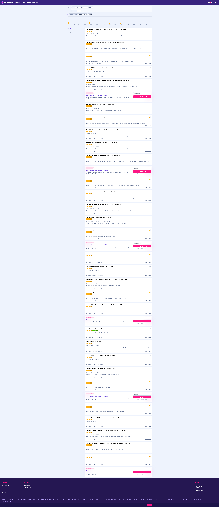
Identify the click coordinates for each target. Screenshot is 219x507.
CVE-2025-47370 (148, 275)
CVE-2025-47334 (148, 439)
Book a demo (35, 2)
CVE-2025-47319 (148, 288)
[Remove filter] (72, 7)
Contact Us (4, 490)
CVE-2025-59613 (148, 138)
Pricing (29, 2)
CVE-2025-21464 (148, 262)
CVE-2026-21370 (148, 213)
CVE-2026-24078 (148, 63)
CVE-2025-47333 (148, 413)
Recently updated (73, 14)
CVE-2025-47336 (148, 464)
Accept (150, 504)
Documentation (27, 485)
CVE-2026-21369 (148, 200)
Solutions (17, 2)
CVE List (24, 2)
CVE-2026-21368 (148, 187)
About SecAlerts (5, 485)
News (3, 487)
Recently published (83, 14)
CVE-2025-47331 (148, 389)
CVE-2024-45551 (148, 351)
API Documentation (28, 487)
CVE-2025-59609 (148, 89)
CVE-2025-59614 (148, 151)
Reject (144, 504)
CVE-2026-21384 (148, 163)
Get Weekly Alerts (142, 96)
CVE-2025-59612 (148, 112)
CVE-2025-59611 (148, 76)
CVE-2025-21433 (148, 225)
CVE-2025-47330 (148, 377)
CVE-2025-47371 (148, 313)
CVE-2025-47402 (148, 364)
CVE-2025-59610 (148, 125)
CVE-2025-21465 (148, 238)
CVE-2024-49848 (148, 337)
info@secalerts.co (199, 490)
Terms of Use (5, 492)
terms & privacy (105, 504)
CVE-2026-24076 (148, 38)
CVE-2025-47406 (148, 300)
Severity (90, 14)
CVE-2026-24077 (148, 50)
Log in (214, 2)
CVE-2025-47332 (148, 426)
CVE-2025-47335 (148, 451)
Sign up (210, 2)
